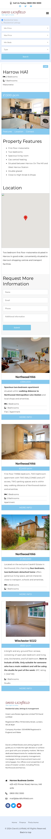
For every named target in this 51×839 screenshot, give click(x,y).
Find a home (33, 822)
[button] (47, 13)
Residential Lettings (12, 22)
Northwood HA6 (25, 376)
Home (14, 822)
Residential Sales (11, 20)
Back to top (25, 832)
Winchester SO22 (25, 640)
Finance (22, 822)
